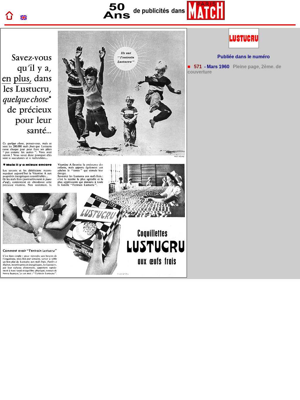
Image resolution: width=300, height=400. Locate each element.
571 (197, 66)
